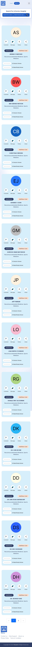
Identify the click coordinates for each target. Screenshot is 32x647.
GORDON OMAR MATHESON (16, 252)
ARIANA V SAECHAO (16, 54)
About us (21, 636)
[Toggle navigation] (29, 3)
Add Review (9, 50)
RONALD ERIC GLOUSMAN (16, 400)
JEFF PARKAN (16, 301)
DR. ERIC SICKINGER (16, 549)
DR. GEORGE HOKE (16, 598)
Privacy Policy (5, 638)
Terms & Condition (15, 638)
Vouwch (16, 644)
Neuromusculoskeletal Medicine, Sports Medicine (16, 57)
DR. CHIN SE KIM (16, 450)
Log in (11, 3)
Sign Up (17, 3)
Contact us (4, 636)
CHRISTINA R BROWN (16, 153)
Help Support (13, 636)
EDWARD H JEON (16, 202)
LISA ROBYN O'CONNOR (16, 351)
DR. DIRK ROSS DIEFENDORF (16, 499)
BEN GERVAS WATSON (16, 103)
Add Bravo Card (23, 50)
